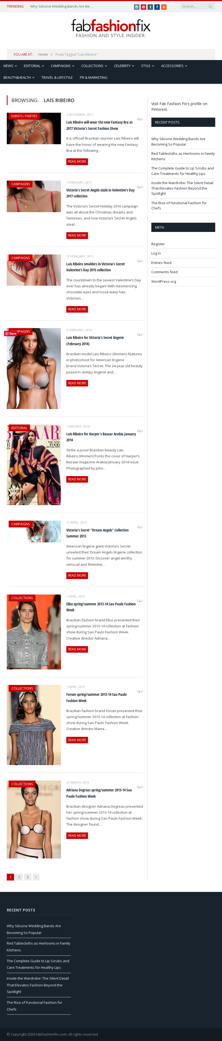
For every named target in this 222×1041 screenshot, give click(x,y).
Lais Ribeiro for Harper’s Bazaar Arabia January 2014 (101, 437)
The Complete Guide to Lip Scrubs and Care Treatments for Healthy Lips (182, 171)
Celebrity (122, 65)
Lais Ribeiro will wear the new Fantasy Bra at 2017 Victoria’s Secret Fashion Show (99, 125)
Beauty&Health (17, 77)
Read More (77, 161)
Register (158, 243)
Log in (156, 253)
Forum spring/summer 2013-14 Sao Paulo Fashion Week (96, 697)
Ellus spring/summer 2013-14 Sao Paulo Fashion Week (101, 607)
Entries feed (161, 262)
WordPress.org (163, 281)
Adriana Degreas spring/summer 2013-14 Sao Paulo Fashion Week (99, 793)
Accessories (172, 65)
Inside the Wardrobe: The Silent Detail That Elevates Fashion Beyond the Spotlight (182, 188)
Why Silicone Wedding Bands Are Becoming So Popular (62, 6)
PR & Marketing (93, 77)
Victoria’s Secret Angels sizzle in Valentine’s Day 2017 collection (100, 193)
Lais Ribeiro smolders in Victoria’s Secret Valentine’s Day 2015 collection (95, 267)
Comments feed (164, 271)
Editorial (32, 65)
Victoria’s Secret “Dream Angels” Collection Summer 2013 (97, 533)
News (8, 65)
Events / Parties (24, 116)
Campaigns (61, 65)
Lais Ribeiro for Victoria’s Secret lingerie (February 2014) (95, 340)
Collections (92, 65)
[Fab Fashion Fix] (111, 28)
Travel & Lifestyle (57, 77)
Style (146, 65)
